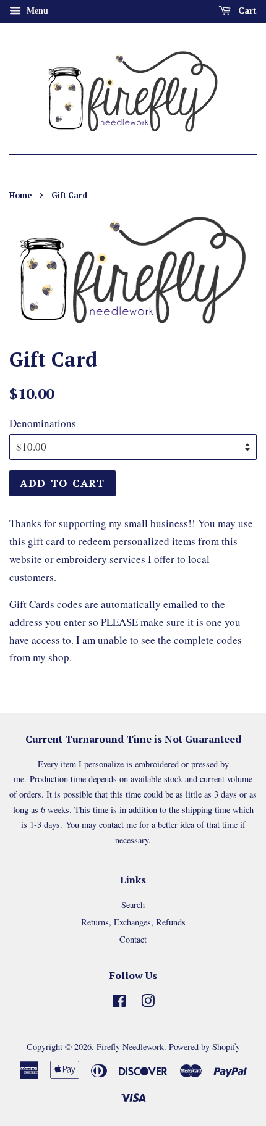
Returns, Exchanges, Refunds (133, 922)
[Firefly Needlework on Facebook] (119, 1003)
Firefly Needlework (130, 1047)
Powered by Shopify (204, 1047)
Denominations (42, 423)
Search (133, 905)
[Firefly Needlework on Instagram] (148, 1003)
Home (20, 195)
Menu (36, 10)
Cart (246, 10)
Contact (133, 939)
